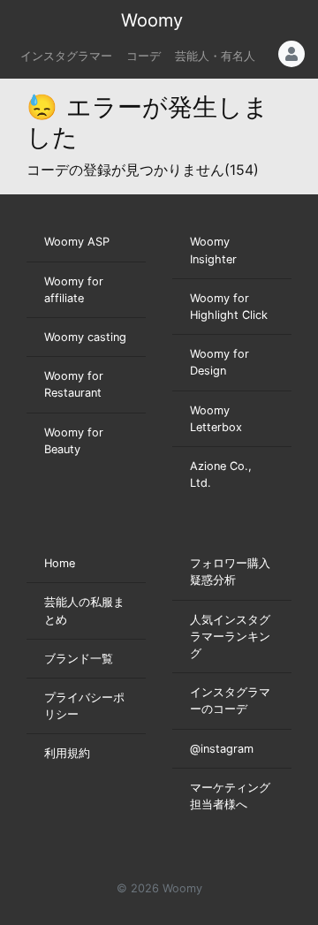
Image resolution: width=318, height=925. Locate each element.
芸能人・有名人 (215, 56)
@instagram (222, 748)
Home (59, 563)
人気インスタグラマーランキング (230, 636)
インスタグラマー (66, 56)
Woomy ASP (77, 241)
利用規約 (67, 753)
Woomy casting (85, 337)
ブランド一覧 (78, 658)
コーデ (143, 56)
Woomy (152, 20)
